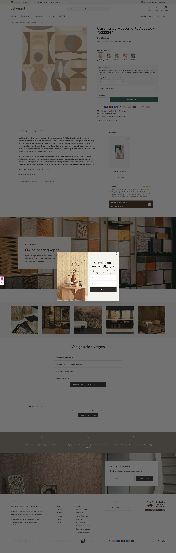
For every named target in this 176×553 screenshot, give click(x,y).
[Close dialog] (117, 253)
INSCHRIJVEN (103, 290)
